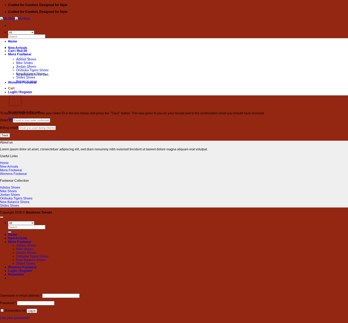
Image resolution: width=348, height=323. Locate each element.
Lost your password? (15, 318)
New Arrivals (17, 48)
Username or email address (20, 295)
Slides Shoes (25, 77)
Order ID (6, 120)
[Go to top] (1, 217)
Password (8, 303)
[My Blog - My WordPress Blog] (15, 18)
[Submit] (9, 232)
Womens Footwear (22, 82)
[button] (16, 274)
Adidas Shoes (10, 187)
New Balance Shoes (31, 73)
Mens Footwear (11, 170)
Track (5, 135)
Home (12, 41)
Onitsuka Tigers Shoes (32, 70)
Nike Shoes (8, 191)
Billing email (9, 127)
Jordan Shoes (10, 194)
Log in (31, 310)
